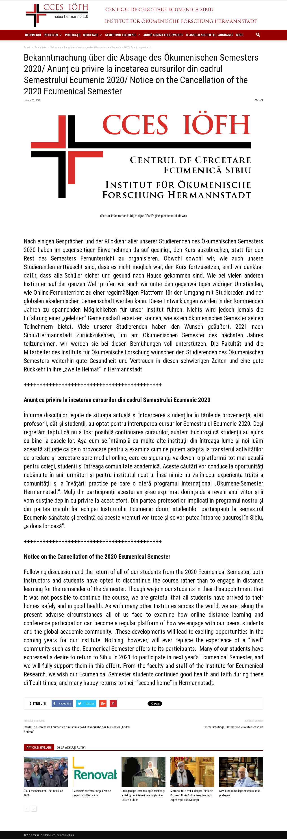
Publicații (72, 35)
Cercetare (90, 35)
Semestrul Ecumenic (120, 35)
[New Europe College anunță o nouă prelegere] (241, 772)
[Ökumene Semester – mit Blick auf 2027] (46, 772)
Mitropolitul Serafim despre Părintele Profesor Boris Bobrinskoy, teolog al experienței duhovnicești (191, 795)
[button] (257, 35)
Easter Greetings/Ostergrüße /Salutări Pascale (233, 727)
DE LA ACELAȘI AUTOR (71, 747)
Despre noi (33, 35)
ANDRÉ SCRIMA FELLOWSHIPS (163, 35)
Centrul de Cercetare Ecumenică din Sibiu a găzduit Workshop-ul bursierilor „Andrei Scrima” (77, 729)
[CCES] (143, 15)
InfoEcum (51, 35)
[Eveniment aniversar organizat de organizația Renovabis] (95, 772)
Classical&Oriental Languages (209, 35)
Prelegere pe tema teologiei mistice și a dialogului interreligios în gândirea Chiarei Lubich (143, 795)
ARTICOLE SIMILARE (39, 747)
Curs (239, 35)
